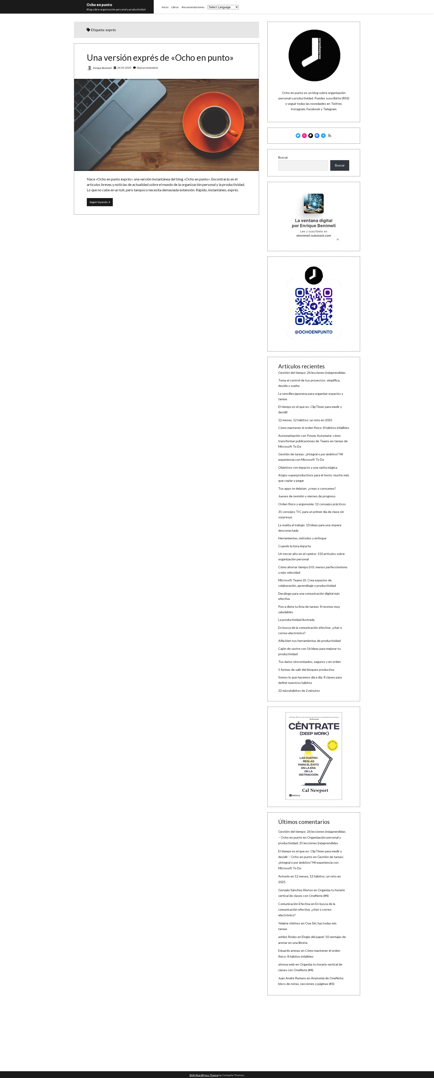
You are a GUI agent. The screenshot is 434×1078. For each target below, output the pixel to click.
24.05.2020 (124, 67)
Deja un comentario (147, 67)
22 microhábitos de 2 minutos (299, 690)
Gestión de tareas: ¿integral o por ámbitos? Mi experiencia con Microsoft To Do (311, 862)
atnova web (286, 964)
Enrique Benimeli (102, 68)
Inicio (165, 7)
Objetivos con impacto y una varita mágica (307, 467)
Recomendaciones (193, 7)
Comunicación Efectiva (294, 904)
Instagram (298, 109)
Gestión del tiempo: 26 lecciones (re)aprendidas (312, 372)
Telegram (329, 109)
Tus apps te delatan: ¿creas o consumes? (307, 488)
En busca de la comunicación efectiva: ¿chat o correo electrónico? (306, 909)
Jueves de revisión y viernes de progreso (306, 496)
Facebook (313, 109)
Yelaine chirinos (289, 923)
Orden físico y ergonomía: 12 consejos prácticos (312, 504)
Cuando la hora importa (294, 546)
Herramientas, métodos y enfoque (302, 538)
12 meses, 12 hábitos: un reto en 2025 (305, 420)
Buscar (283, 157)
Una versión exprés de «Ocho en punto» (160, 57)
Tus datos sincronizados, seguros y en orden (309, 662)
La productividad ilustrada (296, 620)
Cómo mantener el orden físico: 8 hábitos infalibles (313, 428)
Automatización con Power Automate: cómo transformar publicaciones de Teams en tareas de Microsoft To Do (313, 441)
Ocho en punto (99, 4)
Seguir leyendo (101, 203)
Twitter (336, 103)
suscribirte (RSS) (337, 98)
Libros (175, 7)
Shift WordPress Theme (204, 1075)
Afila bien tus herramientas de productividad (309, 641)
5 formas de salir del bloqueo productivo (306, 669)
